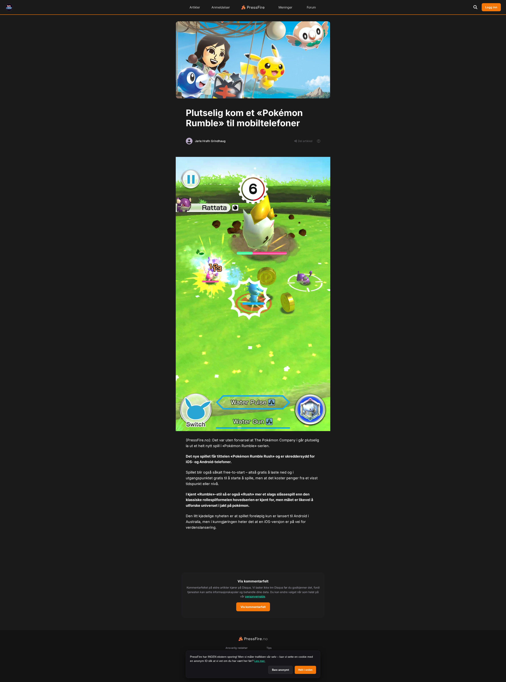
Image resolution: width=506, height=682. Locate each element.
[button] (253, 595)
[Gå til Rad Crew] (9, 7)
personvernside (255, 596)
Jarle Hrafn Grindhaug (210, 141)
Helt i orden (305, 669)
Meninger (285, 7)
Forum (311, 7)
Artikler (195, 7)
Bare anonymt (280, 669)
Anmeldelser (220, 7)
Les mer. (259, 660)
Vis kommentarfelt (253, 607)
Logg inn (491, 7)
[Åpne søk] (475, 7)
